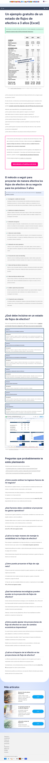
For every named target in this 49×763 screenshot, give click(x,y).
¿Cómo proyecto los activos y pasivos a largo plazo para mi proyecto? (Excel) (23, 470)
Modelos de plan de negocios (12, 756)
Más (3, 8)
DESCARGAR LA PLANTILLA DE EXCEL (24, 164)
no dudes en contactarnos (25, 158)
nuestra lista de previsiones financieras (29, 154)
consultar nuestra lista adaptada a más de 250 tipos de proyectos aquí (26, 106)
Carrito (46, 8)
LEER (38, 696)
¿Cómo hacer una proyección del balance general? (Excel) (19, 473)
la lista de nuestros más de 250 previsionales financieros (19, 31)
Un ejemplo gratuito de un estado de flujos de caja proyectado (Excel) (21, 468)
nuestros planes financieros (15, 88)
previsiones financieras (13, 449)
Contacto (6, 752)
